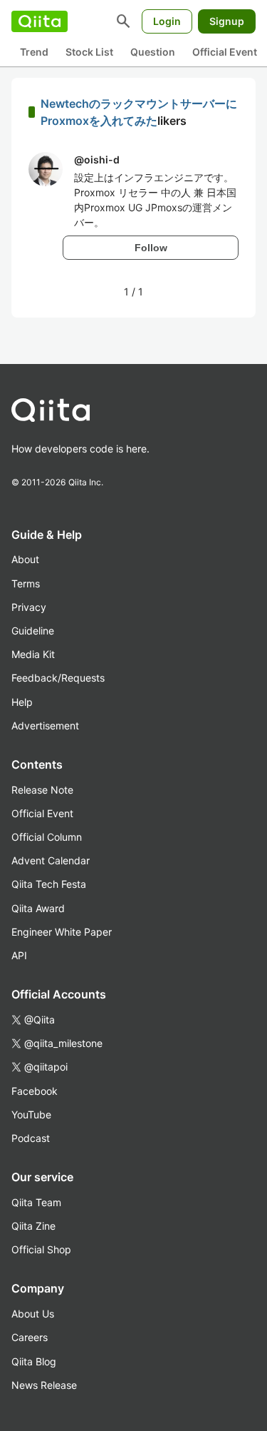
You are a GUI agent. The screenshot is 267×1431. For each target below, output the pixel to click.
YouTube (31, 1114)
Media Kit (33, 654)
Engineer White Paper (61, 932)
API (19, 955)
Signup (226, 21)
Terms (25, 583)
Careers (29, 1337)
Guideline (32, 631)
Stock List (89, 52)
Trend (34, 52)
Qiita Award (38, 908)
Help (22, 702)
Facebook (34, 1091)
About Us (32, 1314)
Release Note (42, 790)
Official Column (46, 837)
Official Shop (41, 1249)
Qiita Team (36, 1202)
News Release (44, 1385)
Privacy (28, 607)
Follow (151, 247)
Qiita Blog (33, 1361)
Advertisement (45, 725)
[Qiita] (39, 21)
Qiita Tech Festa (48, 884)
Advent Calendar (50, 860)
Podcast (30, 1138)
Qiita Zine (33, 1226)
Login (167, 21)
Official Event (224, 52)
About (25, 559)
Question (152, 52)
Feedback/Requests (58, 678)
